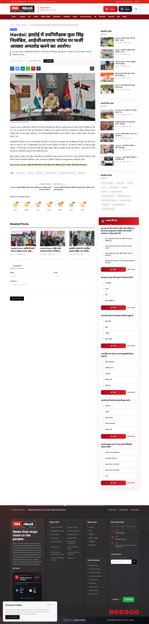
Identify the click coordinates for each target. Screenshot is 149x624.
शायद (106, 289)
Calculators (55, 538)
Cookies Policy (93, 587)
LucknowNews (113, 187)
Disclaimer (92, 583)
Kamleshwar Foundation (72, 543)
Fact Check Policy (94, 569)
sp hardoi (30, 173)
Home (11, 25)
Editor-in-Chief (72, 527)
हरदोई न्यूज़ (24, 25)
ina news (130, 183)
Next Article (58, 184)
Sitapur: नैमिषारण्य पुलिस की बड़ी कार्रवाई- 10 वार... (125, 51)
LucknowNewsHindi (118, 205)
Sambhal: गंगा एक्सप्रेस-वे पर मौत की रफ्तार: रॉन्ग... (126, 111)
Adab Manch (55, 547)
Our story (17, 568)
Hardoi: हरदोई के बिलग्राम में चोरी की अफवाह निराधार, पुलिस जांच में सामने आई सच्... (74, 189)
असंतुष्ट (107, 333)
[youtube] (131, 612)
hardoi (104, 187)
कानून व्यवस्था (109, 418)
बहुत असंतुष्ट (108, 339)
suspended (81, 173)
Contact (137, 2)
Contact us (116, 599)
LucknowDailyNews (108, 196)
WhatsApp (129, 599)
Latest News (134, 510)
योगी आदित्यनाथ (110, 362)
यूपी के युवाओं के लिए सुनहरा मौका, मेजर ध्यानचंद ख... (125, 75)
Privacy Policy (93, 580)
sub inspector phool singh (67, 173)
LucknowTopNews (116, 192)
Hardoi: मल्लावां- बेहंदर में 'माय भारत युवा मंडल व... (126, 135)
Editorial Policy (94, 566)
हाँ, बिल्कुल (108, 283)
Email (56, 273)
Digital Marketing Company (73, 553)
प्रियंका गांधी (108, 380)
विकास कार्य (108, 430)
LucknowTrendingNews (109, 200)
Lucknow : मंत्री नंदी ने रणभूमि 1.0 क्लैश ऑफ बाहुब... (125, 147)
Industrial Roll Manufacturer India (57, 553)
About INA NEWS (56, 527)
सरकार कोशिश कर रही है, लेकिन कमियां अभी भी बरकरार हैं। (118, 254)
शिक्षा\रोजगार (57, 17)
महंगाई (107, 412)
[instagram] (121, 612)
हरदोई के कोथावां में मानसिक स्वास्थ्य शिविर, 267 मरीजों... (79, 249)
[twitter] (116, 612)
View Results (131, 269)
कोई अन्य (107, 385)
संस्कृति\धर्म (67, 17)
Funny (49, 210)
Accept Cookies (12, 617)
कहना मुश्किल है (109, 301)
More (124, 17)
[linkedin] (126, 612)
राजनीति (36, 17)
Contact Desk (123, 510)
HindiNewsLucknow (108, 209)
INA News (39, 173)
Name (12, 273)
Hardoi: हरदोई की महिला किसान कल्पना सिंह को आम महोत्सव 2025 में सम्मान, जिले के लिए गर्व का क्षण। (53, 165)
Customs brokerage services (57, 559)
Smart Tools (112, 510)
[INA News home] (22, 8)
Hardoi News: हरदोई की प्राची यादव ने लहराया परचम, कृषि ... (22, 249)
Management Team (57, 531)
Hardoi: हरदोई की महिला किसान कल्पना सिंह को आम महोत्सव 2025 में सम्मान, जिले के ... (31, 189)
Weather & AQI (73, 535)
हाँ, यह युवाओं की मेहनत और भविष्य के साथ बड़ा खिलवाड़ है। (118, 240)
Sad (71, 210)
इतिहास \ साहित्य (45, 17)
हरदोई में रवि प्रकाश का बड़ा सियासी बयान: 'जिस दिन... (125, 123)
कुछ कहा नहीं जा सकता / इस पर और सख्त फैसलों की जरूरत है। (120, 262)
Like (15, 210)
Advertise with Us (128, 2)
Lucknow (104, 192)
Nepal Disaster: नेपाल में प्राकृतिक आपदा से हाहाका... (125, 63)
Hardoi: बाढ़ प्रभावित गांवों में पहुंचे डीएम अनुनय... (125, 86)
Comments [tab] (17, 266)
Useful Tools (55, 535)
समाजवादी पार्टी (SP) (111, 458)
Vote (114, 269)
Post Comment (17, 298)
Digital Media (72, 538)
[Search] (136, 9)
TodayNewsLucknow (123, 196)
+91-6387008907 (120, 533)
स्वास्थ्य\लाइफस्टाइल (85, 17)
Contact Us (71, 558)
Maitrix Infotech (79, 620)
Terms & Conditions (95, 576)
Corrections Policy (95, 573)
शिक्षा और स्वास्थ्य (110, 424)
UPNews (124, 187)
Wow (82, 210)
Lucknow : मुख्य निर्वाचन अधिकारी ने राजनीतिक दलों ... (126, 158)
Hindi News (105, 205)
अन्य (106, 476)
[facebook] (111, 612)
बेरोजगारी (107, 406)
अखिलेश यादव (109, 368)
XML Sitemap (93, 594)
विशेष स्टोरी (102, 17)
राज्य (29, 17)
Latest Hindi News (50, 173)
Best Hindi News (56, 542)
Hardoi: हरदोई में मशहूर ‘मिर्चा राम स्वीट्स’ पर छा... (125, 39)
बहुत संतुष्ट (108, 321)
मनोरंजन (75, 17)
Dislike (26, 210)
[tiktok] (137, 612)
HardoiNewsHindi (125, 200)
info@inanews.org (120, 539)
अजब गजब (111, 17)
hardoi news (20, 173)
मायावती (107, 374)
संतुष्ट (106, 327)
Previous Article (45, 184)
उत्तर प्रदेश (22, 17)
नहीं (106, 295)
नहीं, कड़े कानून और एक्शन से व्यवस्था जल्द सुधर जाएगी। (118, 247)
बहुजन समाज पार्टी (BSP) (112, 464)
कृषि (118, 17)
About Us (118, 2)
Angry (60, 210)
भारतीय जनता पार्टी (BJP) (112, 453)
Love (37, 210)
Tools (14, 17)
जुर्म (95, 17)
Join (134, 562)
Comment (13, 281)
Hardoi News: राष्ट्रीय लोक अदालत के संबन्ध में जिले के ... (51, 249)
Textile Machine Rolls (73, 548)
